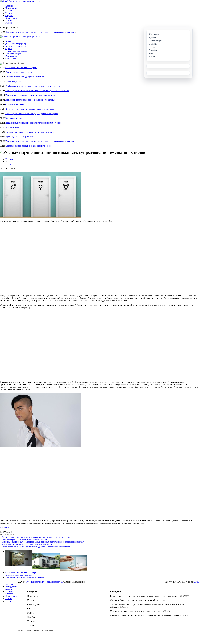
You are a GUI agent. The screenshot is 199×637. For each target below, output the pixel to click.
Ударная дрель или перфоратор (19, 136)
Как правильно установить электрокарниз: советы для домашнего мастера (39, 32)
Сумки (8, 48)
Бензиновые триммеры (16, 51)
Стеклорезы (10, 58)
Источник (4, 527)
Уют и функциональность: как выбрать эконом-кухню (27, 544)
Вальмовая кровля (13, 118)
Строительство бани (14, 104)
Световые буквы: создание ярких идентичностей (28, 146)
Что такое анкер (12, 127)
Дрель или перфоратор (15, 44)
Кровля (8, 10)
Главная (9, 159)
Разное (8, 23)
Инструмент (11, 8)
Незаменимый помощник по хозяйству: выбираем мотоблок (33, 123)
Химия (8, 20)
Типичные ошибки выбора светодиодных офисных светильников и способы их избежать (43, 542)
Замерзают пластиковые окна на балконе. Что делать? (30, 100)
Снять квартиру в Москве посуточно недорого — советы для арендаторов (36, 547)
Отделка (9, 15)
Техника (9, 13)
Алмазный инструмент (16, 46)
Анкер (8, 41)
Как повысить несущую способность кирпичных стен (30, 95)
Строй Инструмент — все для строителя (44, 582)
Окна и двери (11, 18)
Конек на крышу (13, 81)
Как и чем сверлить (14, 53)
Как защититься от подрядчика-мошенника (25, 77)
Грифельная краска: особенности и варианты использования (33, 86)
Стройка (9, 6)
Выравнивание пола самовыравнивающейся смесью (29, 109)
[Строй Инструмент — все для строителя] (20, 1)
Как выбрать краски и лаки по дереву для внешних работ (31, 113)
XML (196, 582)
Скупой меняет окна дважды (18, 72)
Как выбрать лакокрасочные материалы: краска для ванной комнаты (37, 90)
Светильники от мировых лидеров (21, 67)
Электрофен (11, 56)
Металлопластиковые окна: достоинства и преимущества (31, 132)
